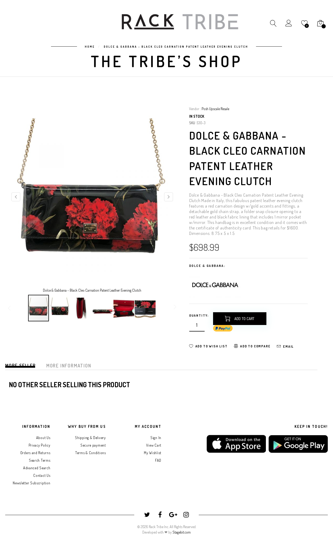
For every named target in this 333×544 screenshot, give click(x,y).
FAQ (158, 460)
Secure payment (93, 445)
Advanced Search (36, 468)
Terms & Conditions (90, 453)
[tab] (20, 367)
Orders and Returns (35, 453)
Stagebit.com (181, 532)
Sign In (155, 437)
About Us (43, 437)
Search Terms (39, 460)
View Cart (153, 445)
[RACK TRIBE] (180, 22)
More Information (68, 365)
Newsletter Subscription (31, 483)
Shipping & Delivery (90, 437)
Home (90, 46)
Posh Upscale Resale (215, 109)
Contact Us (41, 475)
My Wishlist (152, 453)
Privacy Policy (39, 445)
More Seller (20, 365)
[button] (15, 196)
